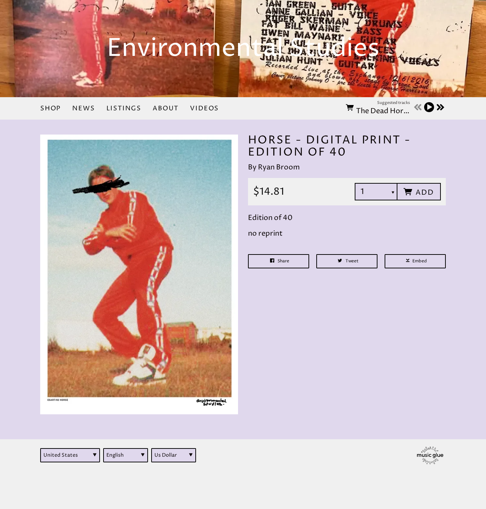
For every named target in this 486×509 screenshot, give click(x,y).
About (166, 108)
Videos (204, 108)
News (83, 108)
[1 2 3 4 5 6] (376, 191)
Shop (50, 108)
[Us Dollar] (173, 455)
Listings (124, 108)
